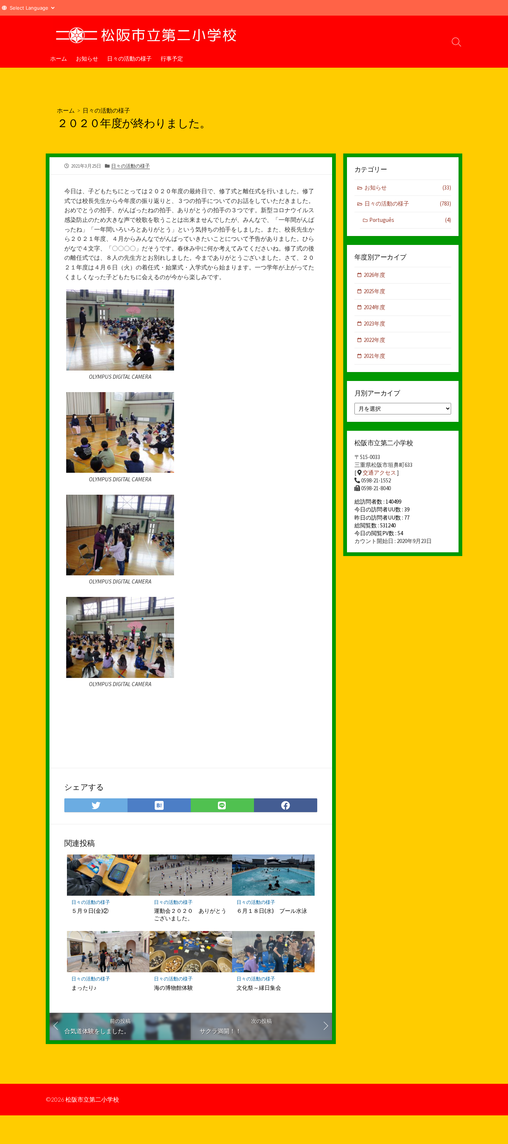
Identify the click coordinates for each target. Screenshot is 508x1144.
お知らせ (87, 58)
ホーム (58, 58)
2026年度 (374, 274)
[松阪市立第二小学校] (146, 32)
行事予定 (172, 58)
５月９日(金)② (90, 910)
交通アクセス (379, 472)
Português (410, 219)
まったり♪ (84, 987)
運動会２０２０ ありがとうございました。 (190, 914)
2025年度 (374, 291)
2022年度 (374, 339)
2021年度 (374, 355)
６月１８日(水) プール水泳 (272, 910)
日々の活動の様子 (129, 58)
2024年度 (374, 307)
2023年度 (374, 323)
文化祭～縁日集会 (259, 987)
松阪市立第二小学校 (92, 1099)
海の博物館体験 (173, 987)
